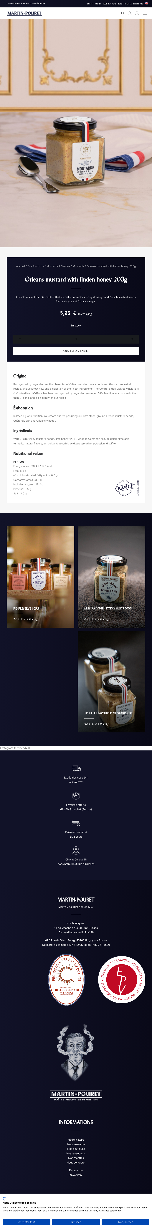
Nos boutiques (76, 1148)
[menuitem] (94, 3)
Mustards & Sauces (58, 266)
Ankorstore (76, 1174)
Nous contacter (76, 1162)
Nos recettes (76, 1157)
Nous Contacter (125, 3)
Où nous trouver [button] (94, 3)
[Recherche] (121, 13)
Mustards (78, 266)
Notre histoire (76, 1139)
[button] (145, 13)
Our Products (36, 266)
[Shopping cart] (135, 13)
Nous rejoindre (76, 1144)
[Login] (127, 13)
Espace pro (76, 1170)
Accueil (20, 266)
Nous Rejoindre (109, 3)
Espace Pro (138, 3)
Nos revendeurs (76, 1153)
